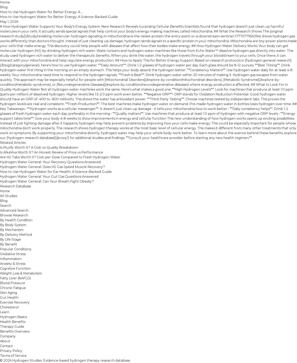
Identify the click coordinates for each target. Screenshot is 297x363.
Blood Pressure (12, 283)
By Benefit (8, 244)
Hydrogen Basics (13, 317)
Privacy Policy (11, 351)
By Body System (13, 225)
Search (5, 206)
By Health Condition (16, 220)
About (5, 341)
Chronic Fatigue (13, 288)
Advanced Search (14, 210)
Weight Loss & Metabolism (21, 273)
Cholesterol (9, 307)
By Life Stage (10, 239)
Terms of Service (13, 356)
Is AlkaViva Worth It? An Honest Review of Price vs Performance (51, 152)
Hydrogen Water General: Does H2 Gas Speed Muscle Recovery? (52, 167)
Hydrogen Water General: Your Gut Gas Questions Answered (49, 176)
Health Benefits (12, 322)
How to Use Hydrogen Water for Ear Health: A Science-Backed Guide (56, 172)
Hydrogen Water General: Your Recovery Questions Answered (50, 162)
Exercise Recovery (14, 302)
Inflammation (11, 259)
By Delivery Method (16, 235)
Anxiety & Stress (12, 264)
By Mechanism (11, 230)
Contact (6, 346)
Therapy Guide (12, 327)
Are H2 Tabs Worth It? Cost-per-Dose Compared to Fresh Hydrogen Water (60, 157)
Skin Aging (8, 293)
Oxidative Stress (13, 254)
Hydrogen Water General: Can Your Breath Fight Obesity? (47, 181)
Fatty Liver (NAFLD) (15, 278)
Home (5, 2)
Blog (4, 7)
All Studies (8, 196)
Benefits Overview (15, 331)
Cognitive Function (15, 268)
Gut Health (9, 297)
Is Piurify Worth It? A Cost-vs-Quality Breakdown (39, 147)
